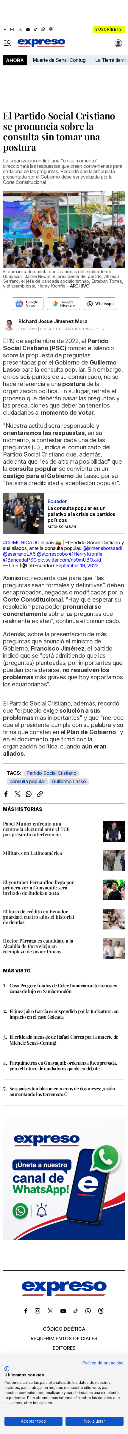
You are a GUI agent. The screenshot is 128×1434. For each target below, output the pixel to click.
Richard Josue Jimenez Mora (53, 321)
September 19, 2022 (77, 565)
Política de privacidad (103, 1363)
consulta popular (27, 781)
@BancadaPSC (20, 560)
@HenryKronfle (85, 554)
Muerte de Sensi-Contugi (59, 60)
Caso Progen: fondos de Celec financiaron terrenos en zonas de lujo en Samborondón (64, 988)
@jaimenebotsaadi (102, 548)
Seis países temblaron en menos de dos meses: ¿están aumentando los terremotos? (62, 1091)
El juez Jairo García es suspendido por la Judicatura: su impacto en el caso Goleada (64, 1014)
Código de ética (64, 1329)
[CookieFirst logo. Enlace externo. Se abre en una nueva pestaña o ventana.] (6, 1369)
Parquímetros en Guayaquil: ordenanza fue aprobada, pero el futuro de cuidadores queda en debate (63, 1066)
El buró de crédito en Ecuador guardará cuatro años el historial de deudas (38, 916)
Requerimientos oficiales (64, 1338)
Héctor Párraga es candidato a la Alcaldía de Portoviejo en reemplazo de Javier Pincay (38, 946)
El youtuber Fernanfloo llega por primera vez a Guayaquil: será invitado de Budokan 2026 (38, 887)
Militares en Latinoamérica (32, 853)
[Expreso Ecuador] (64, 1294)
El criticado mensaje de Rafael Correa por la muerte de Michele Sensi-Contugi (64, 1040)
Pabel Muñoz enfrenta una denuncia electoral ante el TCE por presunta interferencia (36, 828)
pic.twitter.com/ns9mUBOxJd (69, 560)
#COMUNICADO (21, 542)
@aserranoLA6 (19, 554)
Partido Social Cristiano (51, 773)
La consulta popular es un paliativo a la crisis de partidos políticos (81, 514)
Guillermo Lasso (69, 781)
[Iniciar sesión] (118, 43)
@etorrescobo (52, 554)
